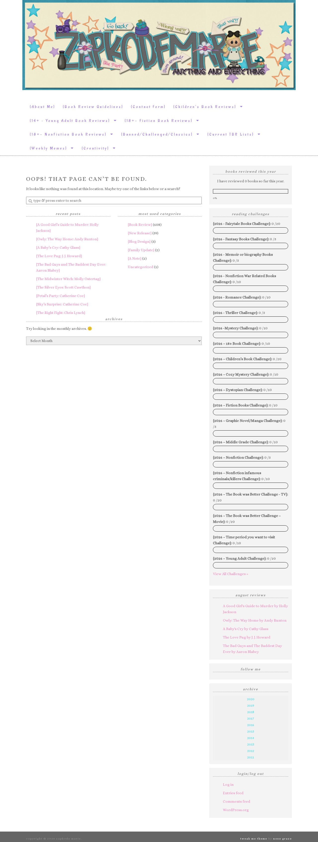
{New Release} (140, 233)
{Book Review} (140, 224)
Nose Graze (282, 838)
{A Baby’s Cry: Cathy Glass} (58, 247)
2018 (250, 712)
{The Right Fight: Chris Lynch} (60, 312)
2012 (250, 751)
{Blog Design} (139, 241)
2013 (250, 744)
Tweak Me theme (253, 838)
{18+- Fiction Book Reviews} (160, 120)
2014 (250, 738)
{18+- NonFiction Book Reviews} (70, 134)
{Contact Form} (148, 106)
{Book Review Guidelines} (93, 106)
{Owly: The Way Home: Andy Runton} (67, 239)
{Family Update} (141, 250)
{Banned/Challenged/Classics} (159, 134)
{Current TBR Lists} (232, 134)
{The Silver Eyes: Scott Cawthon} (63, 287)
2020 (250, 699)
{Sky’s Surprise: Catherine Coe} (62, 304)
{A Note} (134, 258)
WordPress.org (236, 810)
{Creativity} (97, 148)
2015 (250, 731)
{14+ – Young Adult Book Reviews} (72, 120)
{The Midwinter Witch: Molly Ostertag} (68, 279)
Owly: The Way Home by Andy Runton (254, 620)
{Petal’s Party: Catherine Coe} (60, 296)
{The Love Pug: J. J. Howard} (59, 256)
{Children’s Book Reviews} (206, 106)
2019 (250, 705)
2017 (250, 718)
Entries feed (233, 793)
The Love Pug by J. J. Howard (246, 637)
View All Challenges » (230, 574)
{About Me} (42, 106)
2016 (250, 725)
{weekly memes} (50, 148)
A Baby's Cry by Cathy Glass (245, 629)
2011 (250, 757)
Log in (228, 784)
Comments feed (236, 801)
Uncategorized (140, 267)
